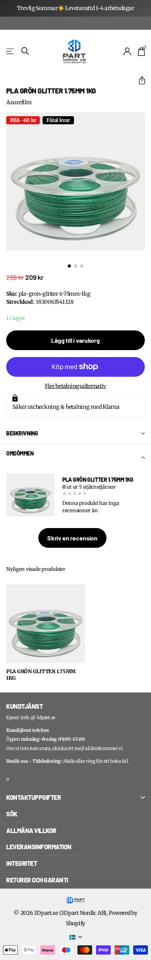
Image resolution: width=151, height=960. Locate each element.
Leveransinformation (39, 846)
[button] (139, 81)
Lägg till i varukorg (75, 340)
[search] (25, 51)
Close (75, 798)
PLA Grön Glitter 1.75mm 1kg (41, 675)
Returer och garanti (37, 880)
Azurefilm (19, 102)
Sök (11, 814)
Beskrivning (22, 433)
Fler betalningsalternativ (75, 386)
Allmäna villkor (31, 830)
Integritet (21, 863)
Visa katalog (10, 51)
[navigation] (69, 266)
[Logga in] (128, 51)
